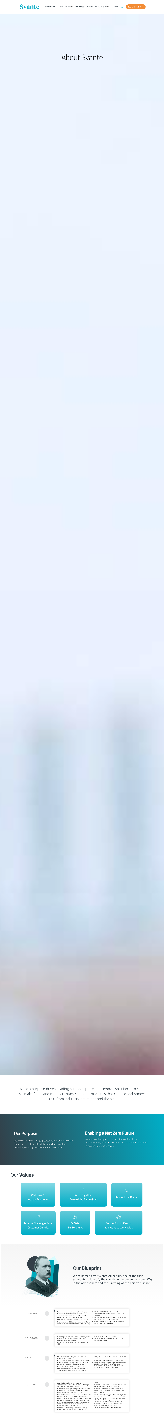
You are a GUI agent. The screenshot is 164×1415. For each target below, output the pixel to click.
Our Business (65, 7)
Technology (80, 7)
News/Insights (101, 7)
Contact (115, 7)
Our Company (50, 7)
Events (90, 7)
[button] (122, 7)
